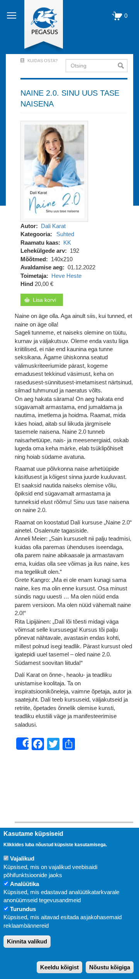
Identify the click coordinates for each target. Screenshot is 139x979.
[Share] (22, 743)
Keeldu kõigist (59, 967)
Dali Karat (53, 226)
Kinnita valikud (27, 941)
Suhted (65, 234)
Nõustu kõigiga (109, 967)
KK (67, 242)
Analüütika (24, 884)
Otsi (122, 65)
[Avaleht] (39, 27)
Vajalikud (22, 858)
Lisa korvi (44, 300)
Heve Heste (66, 275)
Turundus (23, 909)
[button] (54, 170)
